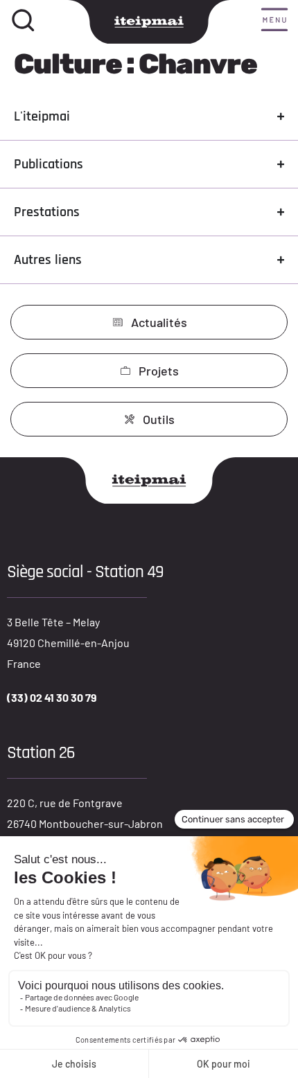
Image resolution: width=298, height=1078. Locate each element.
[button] (274, 21)
